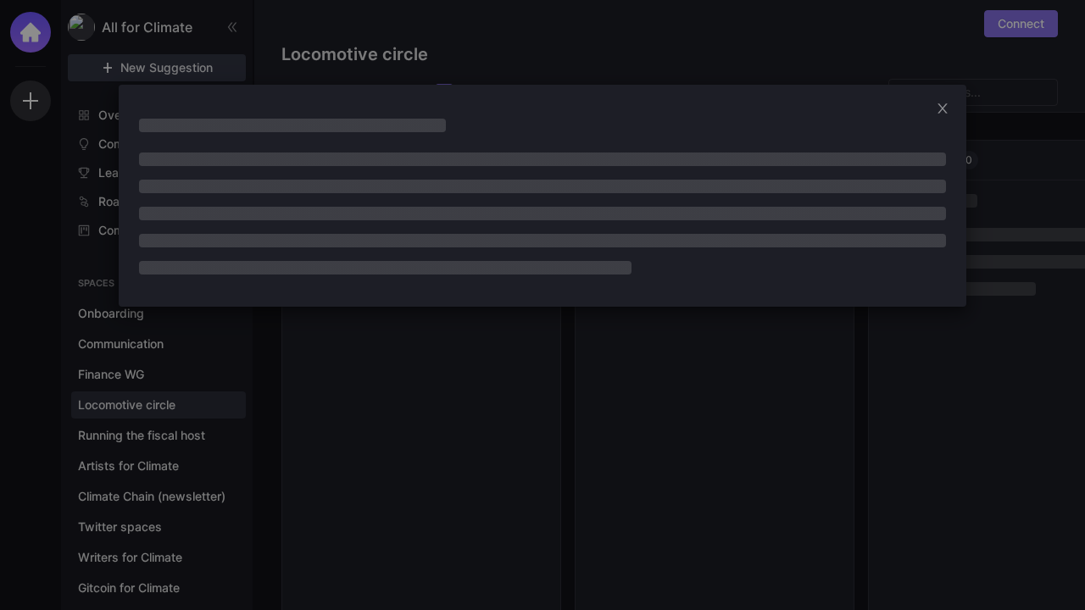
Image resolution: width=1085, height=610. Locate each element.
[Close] (947, 108)
